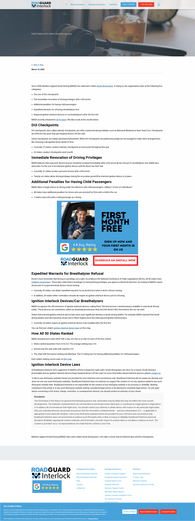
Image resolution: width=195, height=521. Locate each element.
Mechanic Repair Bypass (114, 492)
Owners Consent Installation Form (118, 495)
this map (68, 359)
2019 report (61, 119)
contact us (156, 373)
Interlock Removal (112, 484)
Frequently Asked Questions (116, 477)
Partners (113, 4)
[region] (97, 512)
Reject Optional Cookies (148, 511)
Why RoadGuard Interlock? (87, 477)
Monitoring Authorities (141, 474)
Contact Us (81, 488)
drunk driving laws (105, 86)
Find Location (129, 4)
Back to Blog (38, 65)
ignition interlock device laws (66, 328)
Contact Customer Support (115, 474)
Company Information (86, 469)
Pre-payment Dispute (113, 499)
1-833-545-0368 (146, 4)
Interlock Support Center (114, 488)
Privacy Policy (93, 519)
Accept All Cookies (168, 511)
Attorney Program (140, 481)
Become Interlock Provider (143, 484)
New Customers (78, 4)
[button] (159, 5)
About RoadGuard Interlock (87, 474)
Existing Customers (97, 4)
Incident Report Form (113, 481)
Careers (80, 484)
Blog (78, 481)
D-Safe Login (138, 477)
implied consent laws (41, 282)
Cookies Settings (129, 511)
